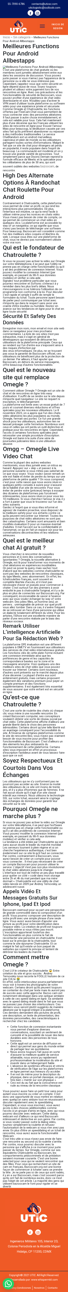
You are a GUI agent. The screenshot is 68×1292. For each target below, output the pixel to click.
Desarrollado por (20, 1279)
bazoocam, (47, 166)
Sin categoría (21, 37)
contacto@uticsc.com (44, 3)
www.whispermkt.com (44, 1279)
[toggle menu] (42, 26)
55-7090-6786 (16, 3)
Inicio (6, 37)
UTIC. (33, 1275)
